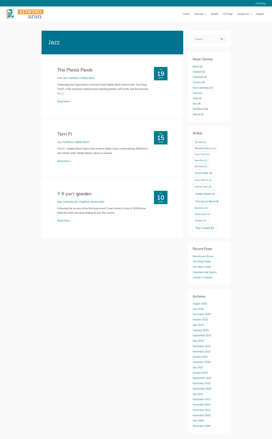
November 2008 (201, 426)
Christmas (198, 77)
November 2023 (201, 351)
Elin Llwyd (201, 166)
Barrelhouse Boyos (205, 148)
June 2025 (198, 325)
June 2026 (198, 309)
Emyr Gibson (203, 180)
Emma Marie (98, 201)
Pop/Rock (73, 78)
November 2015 (201, 399)
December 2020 (201, 362)
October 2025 (200, 319)
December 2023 (201, 346)
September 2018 (202, 388)
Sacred (196, 114)
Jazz (65, 78)
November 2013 (201, 410)
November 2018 (201, 383)
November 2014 (201, 404)
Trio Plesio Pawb (74, 70)
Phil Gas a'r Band (206, 201)
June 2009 (198, 420)
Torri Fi (64, 134)
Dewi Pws (201, 160)
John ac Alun (203, 186)
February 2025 (201, 330)
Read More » (64, 102)
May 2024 (198, 340)
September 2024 (202, 335)
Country (197, 82)
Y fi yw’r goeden (74, 194)
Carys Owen (202, 154)
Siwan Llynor (202, 214)
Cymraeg (260, 3)
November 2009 (201, 415)
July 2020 (198, 367)
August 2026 (200, 303)
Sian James (201, 208)
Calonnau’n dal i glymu (205, 272)
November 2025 (201, 314)
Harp (195, 98)
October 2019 (200, 372)
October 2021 (200, 356)
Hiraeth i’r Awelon (202, 277)
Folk (59, 78)
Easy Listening (65, 201)
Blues (196, 66)
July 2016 (198, 394)
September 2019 (202, 378)
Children (197, 71)
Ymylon (200, 220)
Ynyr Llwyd (204, 228)
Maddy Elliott (87, 78)
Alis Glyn (200, 142)
